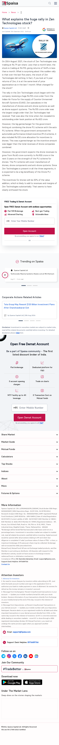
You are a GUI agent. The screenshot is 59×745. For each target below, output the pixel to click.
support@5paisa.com (22, 632)
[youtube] (31, 656)
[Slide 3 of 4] (32, 320)
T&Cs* (41, 236)
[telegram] (3, 656)
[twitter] (14, 656)
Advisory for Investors (11, 578)
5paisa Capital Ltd (10, 28)
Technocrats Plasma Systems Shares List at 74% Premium (32, 274)
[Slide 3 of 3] (35, 285)
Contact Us (5, 564)
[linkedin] (25, 656)
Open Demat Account (29, 417)
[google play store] (11, 683)
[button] (21, 12)
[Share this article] (28, 27)
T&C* (41, 423)
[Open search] (50, 3)
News (13, 12)
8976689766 (33, 642)
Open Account (29, 231)
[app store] (32, 683)
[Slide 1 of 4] (21, 320)
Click (17, 333)
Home (4, 12)
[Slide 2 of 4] (26, 320)
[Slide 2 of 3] (29, 285)
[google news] (36, 656)
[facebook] (20, 656)
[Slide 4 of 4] (38, 320)
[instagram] (9, 656)
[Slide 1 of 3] (23, 285)
